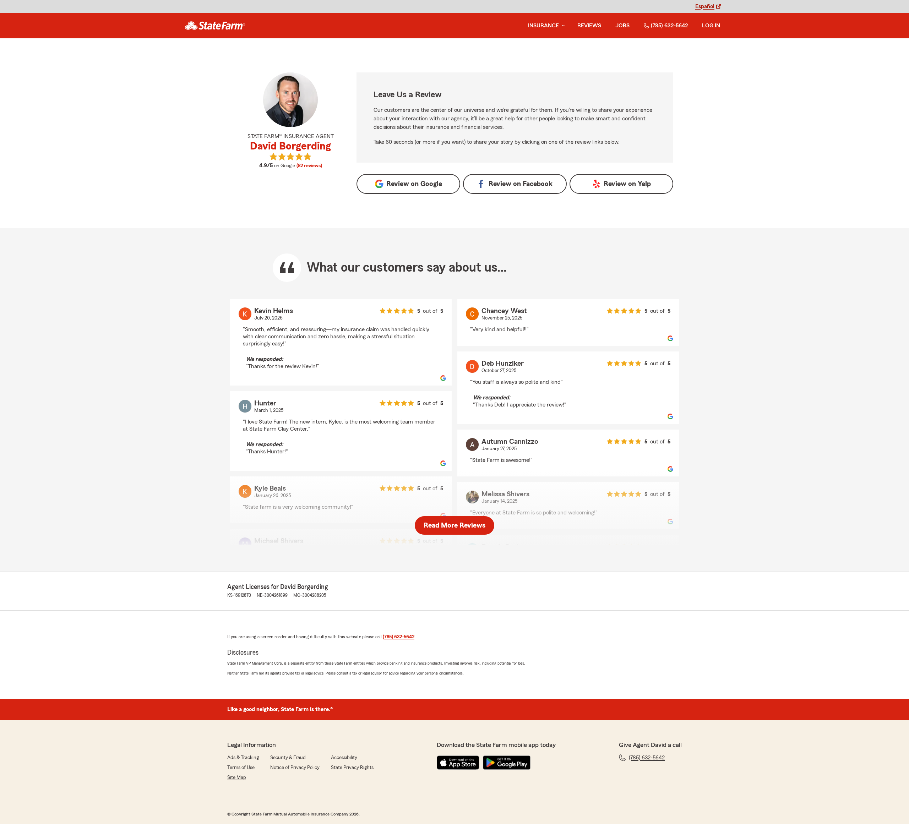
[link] (215, 25)
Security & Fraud (288, 757)
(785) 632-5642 (669, 25)
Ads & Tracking (243, 757)
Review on (414, 183)
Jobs (622, 25)
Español (704, 6)
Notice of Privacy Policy (295, 767)
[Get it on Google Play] (506, 762)
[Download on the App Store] (458, 762)
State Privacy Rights (352, 767)
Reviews (589, 25)
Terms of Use (241, 767)
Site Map (236, 777)
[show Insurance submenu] (562, 26)
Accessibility (344, 757)
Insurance (543, 25)
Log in (711, 25)
